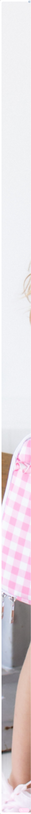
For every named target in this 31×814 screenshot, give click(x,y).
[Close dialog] (29, 2)
